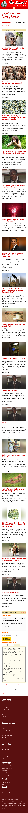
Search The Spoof (6, 765)
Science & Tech (5, 712)
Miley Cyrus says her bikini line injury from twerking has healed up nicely (13, 652)
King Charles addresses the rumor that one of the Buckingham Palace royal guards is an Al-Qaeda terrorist (14, 662)
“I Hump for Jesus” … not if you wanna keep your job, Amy (13, 666)
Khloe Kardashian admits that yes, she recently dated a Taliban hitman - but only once (13, 656)
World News (5, 707)
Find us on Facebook (7, 792)
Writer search (5, 754)
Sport (3, 714)
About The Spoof (6, 782)
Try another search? (7, 25)
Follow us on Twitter (7, 790)
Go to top (4, 694)
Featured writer (5, 749)
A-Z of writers (5, 756)
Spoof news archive (7, 768)
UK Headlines (5, 705)
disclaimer (4, 808)
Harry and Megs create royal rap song (12, 659)
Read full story (5, 63)
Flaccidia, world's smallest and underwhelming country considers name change (12, 676)
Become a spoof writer (7, 751)
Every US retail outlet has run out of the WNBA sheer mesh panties (12, 649)
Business (4, 716)
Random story (5, 775)
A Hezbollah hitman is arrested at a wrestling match (13, 679)
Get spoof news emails (7, 735)
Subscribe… (6, 639)
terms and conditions (18, 806)
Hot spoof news (6, 772)
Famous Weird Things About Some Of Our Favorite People (13, 672)
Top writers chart (6, 747)
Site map (4, 784)
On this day (4, 770)
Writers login (5, 758)
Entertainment (5, 709)
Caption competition (7, 733)
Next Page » (23, 30)
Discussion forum (6, 740)
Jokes (3, 728)
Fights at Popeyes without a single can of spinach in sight (12, 669)
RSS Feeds (4, 737)
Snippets (4, 726)
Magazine (4, 719)
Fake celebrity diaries (7, 730)
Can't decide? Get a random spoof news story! (13, 684)
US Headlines (5, 702)
